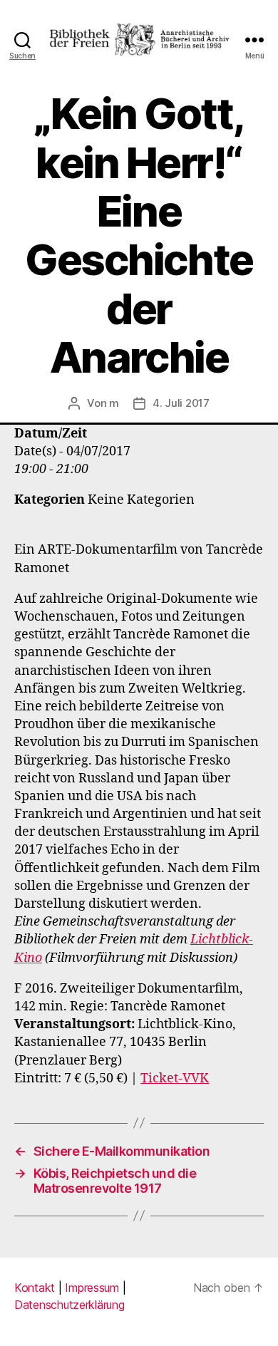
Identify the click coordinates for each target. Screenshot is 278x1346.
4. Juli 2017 (181, 403)
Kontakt (34, 1287)
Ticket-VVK (174, 1078)
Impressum (92, 1287)
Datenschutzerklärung (69, 1305)
